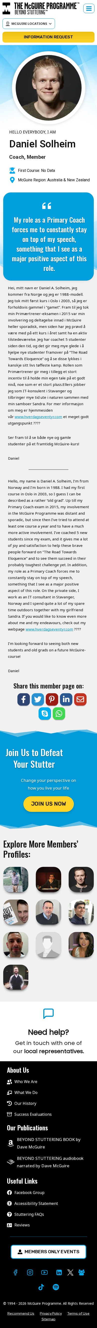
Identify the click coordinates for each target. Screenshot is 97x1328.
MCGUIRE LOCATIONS (29, 23)
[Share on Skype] (45, 713)
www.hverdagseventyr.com (38, 416)
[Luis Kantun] (48, 944)
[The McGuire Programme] (42, 8)
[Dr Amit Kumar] (15, 879)
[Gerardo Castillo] (48, 879)
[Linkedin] (59, 1272)
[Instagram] (30, 1272)
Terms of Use (78, 1313)
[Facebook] (15, 1272)
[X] (70, 1273)
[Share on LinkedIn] (66, 699)
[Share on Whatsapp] (59, 713)
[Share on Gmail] (80, 699)
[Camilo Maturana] (81, 912)
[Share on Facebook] (23, 699)
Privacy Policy (51, 1313)
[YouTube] (44, 1272)
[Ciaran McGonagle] (15, 977)
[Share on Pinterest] (52, 699)
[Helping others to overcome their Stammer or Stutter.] (48, 912)
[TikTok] (41, 1287)
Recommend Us (20, 1313)
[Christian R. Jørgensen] (81, 879)
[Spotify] (55, 1287)
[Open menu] (89, 8)
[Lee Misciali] (15, 944)
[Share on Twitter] (38, 699)
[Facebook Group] (81, 1272)
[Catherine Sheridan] (81, 944)
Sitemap (48, 1319)
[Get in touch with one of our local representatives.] (48, 1041)
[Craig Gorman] (15, 912)
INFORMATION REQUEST (48, 36)
